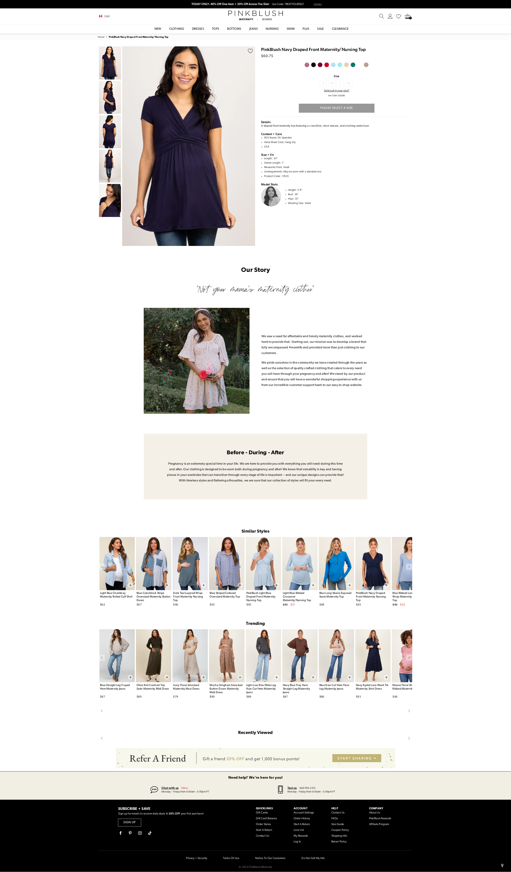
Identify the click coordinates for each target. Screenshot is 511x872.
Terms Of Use (231, 858)
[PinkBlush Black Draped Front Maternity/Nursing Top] (313, 64)
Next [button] (251, 146)
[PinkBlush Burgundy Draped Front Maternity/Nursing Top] (320, 64)
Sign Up (129, 822)
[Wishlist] (398, 16)
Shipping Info (339, 835)
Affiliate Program (379, 824)
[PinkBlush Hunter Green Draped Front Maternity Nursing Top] (359, 64)
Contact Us (262, 835)
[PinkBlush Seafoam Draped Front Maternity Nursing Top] (339, 64)
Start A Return (264, 830)
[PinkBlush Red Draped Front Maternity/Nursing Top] (326, 64)
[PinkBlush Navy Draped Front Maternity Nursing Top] (353, 64)
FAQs (334, 818)
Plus (306, 29)
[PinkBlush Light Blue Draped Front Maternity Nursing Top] (333, 64)
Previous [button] (126, 146)
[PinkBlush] (255, 13)
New (157, 29)
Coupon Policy (340, 830)
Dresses (198, 29)
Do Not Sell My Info (313, 858)
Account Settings (304, 812)
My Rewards (301, 835)
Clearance (340, 29)
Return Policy (339, 841)
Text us (292, 787)
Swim (291, 29)
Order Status (263, 824)
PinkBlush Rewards (380, 818)
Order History (302, 818)
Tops (215, 29)
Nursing (272, 29)
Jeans (253, 29)
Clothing (176, 29)
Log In (297, 841)
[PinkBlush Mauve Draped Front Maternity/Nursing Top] (306, 64)
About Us (374, 812)
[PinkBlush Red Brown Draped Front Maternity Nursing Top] (346, 64)
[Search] (381, 16)
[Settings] (390, 16)
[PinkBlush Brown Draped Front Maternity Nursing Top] (366, 64)
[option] (188, 146)
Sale (320, 29)
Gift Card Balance (266, 818)
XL (349, 83)
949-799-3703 (307, 788)
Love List (299, 830)
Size (336, 76)
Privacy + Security (196, 858)
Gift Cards (262, 812)
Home (101, 37)
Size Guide (337, 824)
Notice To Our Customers (270, 858)
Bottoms (234, 29)
